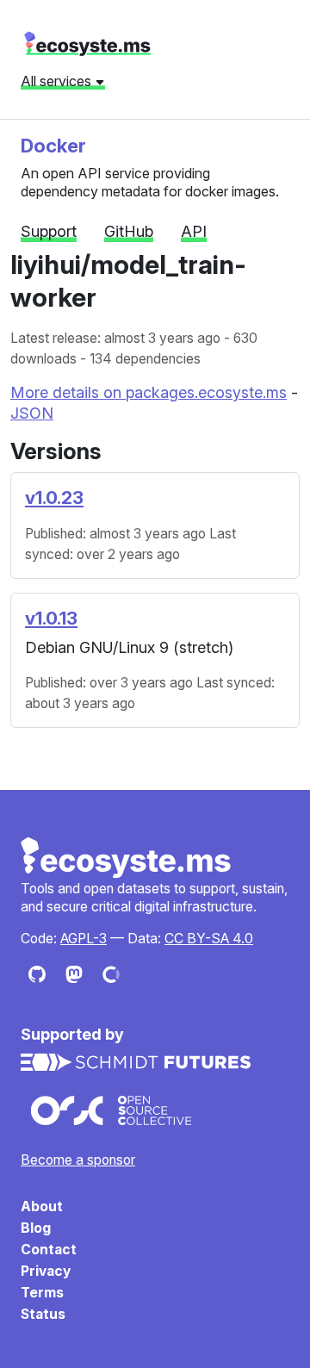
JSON (31, 413)
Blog (36, 1228)
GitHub (128, 231)
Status (43, 1314)
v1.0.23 (54, 497)
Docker (53, 145)
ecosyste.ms (87, 44)
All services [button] (58, 81)
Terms (42, 1292)
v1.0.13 (51, 618)
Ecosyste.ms (126, 858)
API (194, 231)
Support (49, 231)
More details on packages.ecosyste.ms (148, 392)
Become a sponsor (78, 1160)
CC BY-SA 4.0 (208, 938)
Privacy (46, 1271)
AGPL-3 (83, 938)
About (42, 1206)
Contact (49, 1249)
